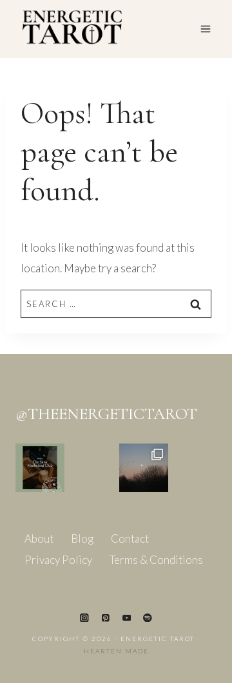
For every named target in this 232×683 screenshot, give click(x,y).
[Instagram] (84, 617)
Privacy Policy (58, 559)
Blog (82, 538)
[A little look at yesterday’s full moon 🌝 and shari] (143, 468)
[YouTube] (126, 617)
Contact (130, 538)
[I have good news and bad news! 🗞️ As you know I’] (39, 468)
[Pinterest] (105, 617)
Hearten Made (116, 651)
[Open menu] (205, 28)
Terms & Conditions (156, 559)
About (38, 538)
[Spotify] (147, 617)
